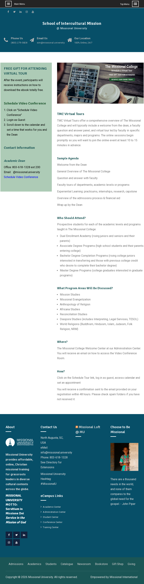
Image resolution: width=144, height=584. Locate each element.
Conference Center (52, 522)
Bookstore (101, 564)
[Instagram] (9, 542)
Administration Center (54, 512)
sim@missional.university (51, 43)
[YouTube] (16, 542)
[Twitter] (16, 535)
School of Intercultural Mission (71, 23)
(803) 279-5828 (19, 43)
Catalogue (67, 564)
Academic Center (52, 507)
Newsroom (84, 564)
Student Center (50, 517)
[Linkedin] (24, 535)
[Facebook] (9, 535)
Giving (131, 564)
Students (51, 564)
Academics (34, 564)
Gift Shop (117, 564)
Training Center (50, 527)
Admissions (16, 564)
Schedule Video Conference (21, 177)
